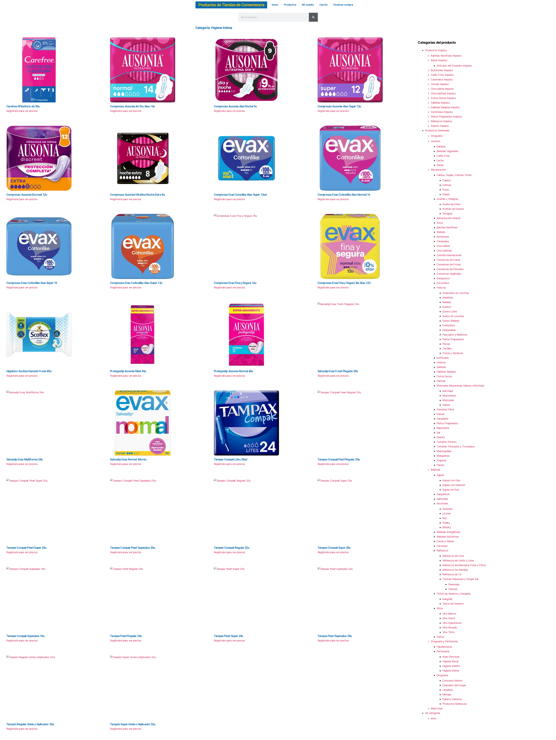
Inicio (275, 4)
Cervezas (442, 545)
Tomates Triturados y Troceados (456, 446)
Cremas (446, 185)
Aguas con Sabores (453, 484)
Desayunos (443, 278)
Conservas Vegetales (449, 273)
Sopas (446, 194)
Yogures (441, 460)
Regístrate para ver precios (22, 110)
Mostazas (448, 400)
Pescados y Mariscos (454, 334)
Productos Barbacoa (454, 703)
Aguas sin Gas (450, 489)
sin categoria (432, 713)
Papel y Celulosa (452, 699)
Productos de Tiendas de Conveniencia (231, 4)
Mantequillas (444, 451)
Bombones (443, 236)
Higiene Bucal (450, 661)
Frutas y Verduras (452, 353)
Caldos (446, 180)
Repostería (443, 427)
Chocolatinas (444, 250)
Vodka (446, 522)
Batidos (441, 146)
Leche (440, 160)
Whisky (446, 527)
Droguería (436, 135)
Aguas (440, 474)
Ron (444, 518)
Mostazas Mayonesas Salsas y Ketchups (460, 385)
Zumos (441, 636)
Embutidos (448, 325)
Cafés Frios (443, 155)
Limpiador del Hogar (454, 685)
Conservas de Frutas (449, 264)
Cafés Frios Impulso (442, 74)
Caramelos (443, 241)
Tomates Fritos (445, 409)
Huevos (441, 362)
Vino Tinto (448, 632)
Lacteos (435, 141)
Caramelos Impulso (442, 79)
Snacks (441, 437)
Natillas (446, 302)
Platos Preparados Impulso (446, 116)
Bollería (441, 232)
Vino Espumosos (452, 622)
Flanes (440, 465)
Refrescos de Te (451, 574)
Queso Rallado (450, 320)
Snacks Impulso (440, 125)
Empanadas (449, 330)
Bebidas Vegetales (447, 151)
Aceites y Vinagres (447, 198)
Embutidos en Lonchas (455, 292)
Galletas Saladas (446, 371)
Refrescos (442, 550)
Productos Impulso (436, 50)
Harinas (441, 380)
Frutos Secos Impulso (443, 98)
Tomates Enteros (447, 441)
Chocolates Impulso (442, 88)
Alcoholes (442, 503)
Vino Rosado (449, 627)
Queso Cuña (449, 311)
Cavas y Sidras (445, 541)
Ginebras (447, 508)
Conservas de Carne (448, 259)
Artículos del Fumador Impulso (454, 65)
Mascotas (436, 708)
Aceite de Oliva (451, 204)
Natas (440, 165)
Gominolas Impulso (442, 111)
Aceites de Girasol (453, 208)
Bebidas (435, 469)
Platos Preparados (453, 339)
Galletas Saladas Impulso (445, 107)
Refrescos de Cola (453, 555)
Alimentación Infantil (448, 218)
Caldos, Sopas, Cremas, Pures (454, 175)
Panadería (442, 418)
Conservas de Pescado (450, 269)
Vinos (440, 608)
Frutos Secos (444, 376)
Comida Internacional (449, 255)
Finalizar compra (343, 4)
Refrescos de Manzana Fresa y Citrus (464, 565)
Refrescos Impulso (441, 121)
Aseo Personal (450, 656)
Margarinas (443, 455)
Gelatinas (447, 297)
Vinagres (447, 213)
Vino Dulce (448, 618)
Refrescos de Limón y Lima (458, 560)
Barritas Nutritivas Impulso (446, 55)
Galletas (441, 367)
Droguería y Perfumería (444, 641)
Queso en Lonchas (453, 316)
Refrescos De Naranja (455, 569)
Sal (438, 432)
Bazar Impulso (439, 60)
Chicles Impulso (440, 84)
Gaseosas (454, 584)
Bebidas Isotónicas (448, 536)
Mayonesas (449, 395)
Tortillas (447, 348)
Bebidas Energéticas (448, 532)
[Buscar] (313, 17)
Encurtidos (443, 282)
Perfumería (443, 651)
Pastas (441, 414)
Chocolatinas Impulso (443, 93)
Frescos (441, 287)
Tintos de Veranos (452, 603)
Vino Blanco (449, 613)
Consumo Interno (452, 680)
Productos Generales (437, 130)
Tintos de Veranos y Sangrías (453, 593)
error (433, 718)
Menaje (446, 694)
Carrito (323, 4)
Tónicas (452, 589)
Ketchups (447, 390)
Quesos (446, 306)
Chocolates (443, 245)
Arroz (440, 222)
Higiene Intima (450, 670)
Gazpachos (443, 494)
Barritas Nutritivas (447, 227)
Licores (446, 513)
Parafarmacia (444, 646)
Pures (445, 189)
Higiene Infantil (451, 666)
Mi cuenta (308, 4)
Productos (290, 4)
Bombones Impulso (442, 70)
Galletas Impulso (440, 102)
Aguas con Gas (451, 480)
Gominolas (443, 357)
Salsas (446, 404)
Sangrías (447, 599)
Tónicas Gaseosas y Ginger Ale (460, 579)
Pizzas (446, 343)
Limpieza (447, 689)
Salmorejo (442, 498)
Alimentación (438, 169)
